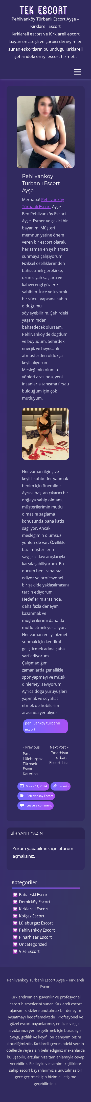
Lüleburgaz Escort (36, 923)
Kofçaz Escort (31, 916)
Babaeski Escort (34, 894)
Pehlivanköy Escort (40, 796)
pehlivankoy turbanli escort (42, 726)
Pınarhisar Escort (35, 937)
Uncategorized (33, 944)
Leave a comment (39, 805)
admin (64, 786)
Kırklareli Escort (34, 909)
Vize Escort (29, 951)
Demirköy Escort (35, 901)
